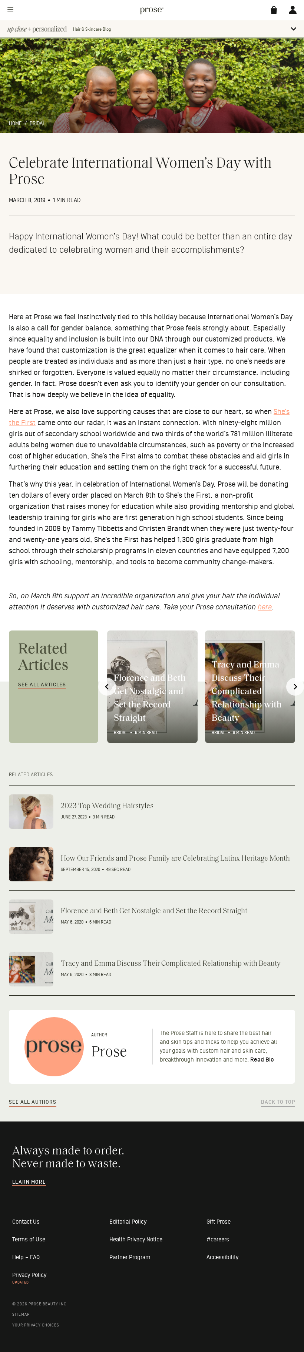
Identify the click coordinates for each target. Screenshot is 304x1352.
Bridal (37, 123)
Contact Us (26, 1221)
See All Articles (42, 685)
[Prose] (54, 1046)
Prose (109, 1052)
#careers (217, 1239)
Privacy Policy (29, 1275)
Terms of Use (28, 1239)
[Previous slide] (107, 687)
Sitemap (21, 1314)
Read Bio (262, 1059)
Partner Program (130, 1257)
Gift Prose (218, 1221)
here (265, 607)
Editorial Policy (127, 1221)
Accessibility (222, 1257)
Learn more (29, 1182)
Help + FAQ (26, 1257)
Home (15, 123)
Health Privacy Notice (135, 1239)
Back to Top (278, 1102)
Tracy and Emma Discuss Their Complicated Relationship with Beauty (247, 692)
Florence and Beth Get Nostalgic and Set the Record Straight (150, 698)
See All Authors (32, 1102)
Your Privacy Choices (35, 1325)
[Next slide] (295, 687)
